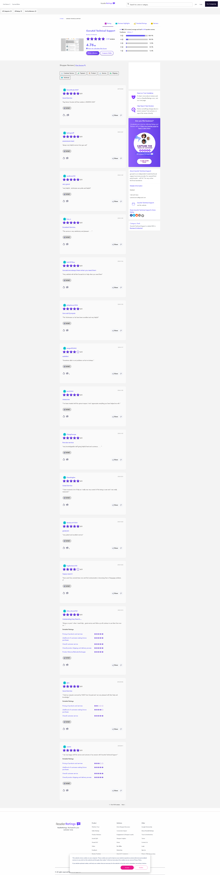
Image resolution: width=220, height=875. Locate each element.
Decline (141, 867)
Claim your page (144, 161)
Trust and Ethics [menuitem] (16, 4)
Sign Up (144, 850)
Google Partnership (147, 827)
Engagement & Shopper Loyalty (125, 834)
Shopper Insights (121, 838)
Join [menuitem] (196, 4)
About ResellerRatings (148, 830)
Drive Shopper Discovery (123, 827)
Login (143, 846)
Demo (118, 842)
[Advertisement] (144, 76)
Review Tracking (96, 854)
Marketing (119, 850)
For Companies (211, 4)
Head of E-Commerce (122, 854)
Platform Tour (95, 827)
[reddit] (136, 215)
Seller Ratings (95, 830)
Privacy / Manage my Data (148, 854)
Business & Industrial (91, 34)
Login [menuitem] (201, 4)
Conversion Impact (122, 830)
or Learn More (145, 128)
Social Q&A (95, 838)
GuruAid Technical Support (100, 30)
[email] (139, 215)
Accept (127, 867)
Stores (62, 18)
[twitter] (134, 215)
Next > (123, 804)
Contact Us (145, 842)
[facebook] (131, 215)
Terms (143, 838)
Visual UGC (95, 842)
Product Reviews (96, 834)
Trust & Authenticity (147, 834)
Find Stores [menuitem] (6, 4)
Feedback (94, 850)
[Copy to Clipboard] (142, 215)
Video (93, 846)
